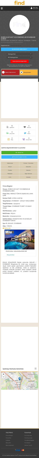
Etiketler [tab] (28, 177)
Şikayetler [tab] (28, 166)
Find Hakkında (28, 435)
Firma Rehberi (9, 435)
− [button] (3, 377)
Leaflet (27, 389)
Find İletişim (27, 442)
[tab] (10, 133)
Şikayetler (8, 442)
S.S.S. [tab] (10, 177)
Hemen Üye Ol (28, 445)
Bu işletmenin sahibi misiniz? (19, 49)
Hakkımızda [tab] (10, 163)
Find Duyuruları (28, 438)
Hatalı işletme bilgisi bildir (19, 61)
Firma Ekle (8, 438)
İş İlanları (8, 440)
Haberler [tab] (28, 170)
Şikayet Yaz (20, 152)
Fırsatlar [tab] (10, 170)
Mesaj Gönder (27, 72)
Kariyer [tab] (10, 166)
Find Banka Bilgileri (29, 440)
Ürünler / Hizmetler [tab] (28, 163)
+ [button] (3, 374)
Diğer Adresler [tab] (28, 173)
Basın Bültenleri (10, 445)
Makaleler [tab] (10, 173)
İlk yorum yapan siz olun (20, 157)
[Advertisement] (19, 98)
